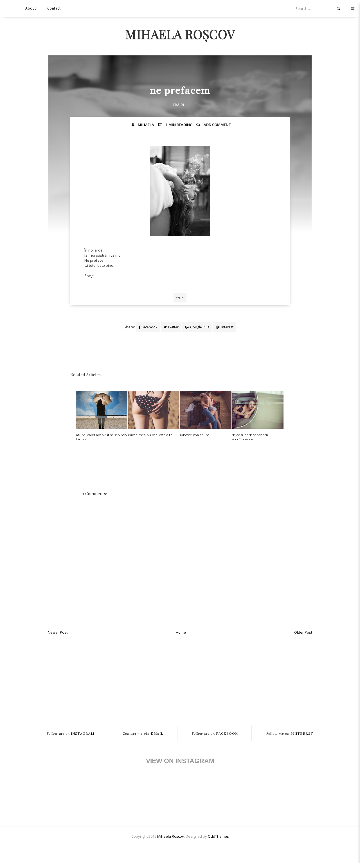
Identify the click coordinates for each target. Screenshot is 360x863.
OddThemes (218, 836)
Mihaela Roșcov (180, 33)
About (30, 8)
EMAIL (143, 733)
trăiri (178, 104)
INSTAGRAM (70, 733)
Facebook (149, 327)
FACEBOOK (215, 733)
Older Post (303, 632)
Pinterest (226, 327)
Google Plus (199, 327)
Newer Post (58, 632)
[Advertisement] (180, 677)
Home (181, 632)
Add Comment (217, 124)
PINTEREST (289, 733)
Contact (54, 8)
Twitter (173, 327)
